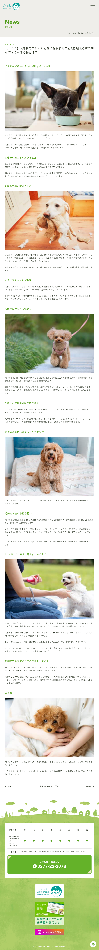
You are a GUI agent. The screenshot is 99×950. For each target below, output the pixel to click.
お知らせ (69, 852)
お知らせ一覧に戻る (49, 786)
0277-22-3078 (52, 866)
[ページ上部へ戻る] (93, 944)
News (74, 33)
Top (69, 33)
